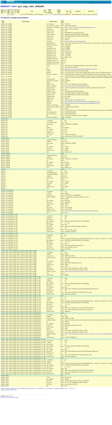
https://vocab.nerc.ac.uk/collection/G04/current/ (76, 27)
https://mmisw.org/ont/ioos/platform (73, 86)
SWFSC (106, 2)
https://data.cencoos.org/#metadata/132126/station (77, 69)
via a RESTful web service (10, 389)
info (14, 6)
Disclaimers (3, 397)
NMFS (102, 2)
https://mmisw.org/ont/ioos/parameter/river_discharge (77, 210)
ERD (109, 2)
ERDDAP (5, 6)
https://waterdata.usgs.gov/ (71, 41)
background (56, 14)
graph (12, 14)
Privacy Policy (10, 397)
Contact (16, 397)
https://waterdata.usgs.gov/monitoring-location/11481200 (78, 101)
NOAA (99, 2)
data (8, 14)
